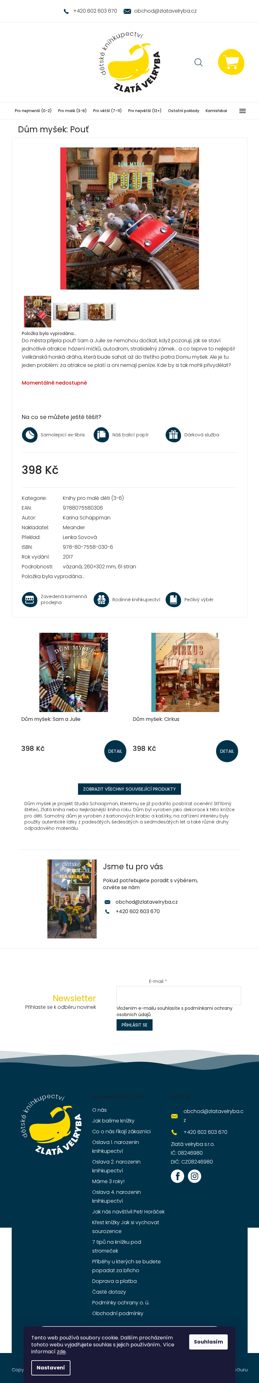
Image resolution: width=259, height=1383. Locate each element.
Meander (74, 527)
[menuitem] (33, 111)
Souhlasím (208, 1341)
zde (61, 1351)
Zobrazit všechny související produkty (129, 789)
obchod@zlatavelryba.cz (147, 902)
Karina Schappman (87, 517)
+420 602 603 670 (138, 911)
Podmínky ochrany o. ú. (120, 1302)
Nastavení (51, 1367)
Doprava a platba (114, 1281)
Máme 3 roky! (108, 1181)
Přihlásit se (135, 1025)
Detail (115, 751)
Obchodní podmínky (117, 1313)
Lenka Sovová (80, 537)
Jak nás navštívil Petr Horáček (128, 1211)
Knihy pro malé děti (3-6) (93, 498)
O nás (99, 1110)
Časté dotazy (109, 1292)
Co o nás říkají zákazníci (121, 1131)
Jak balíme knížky (113, 1120)
